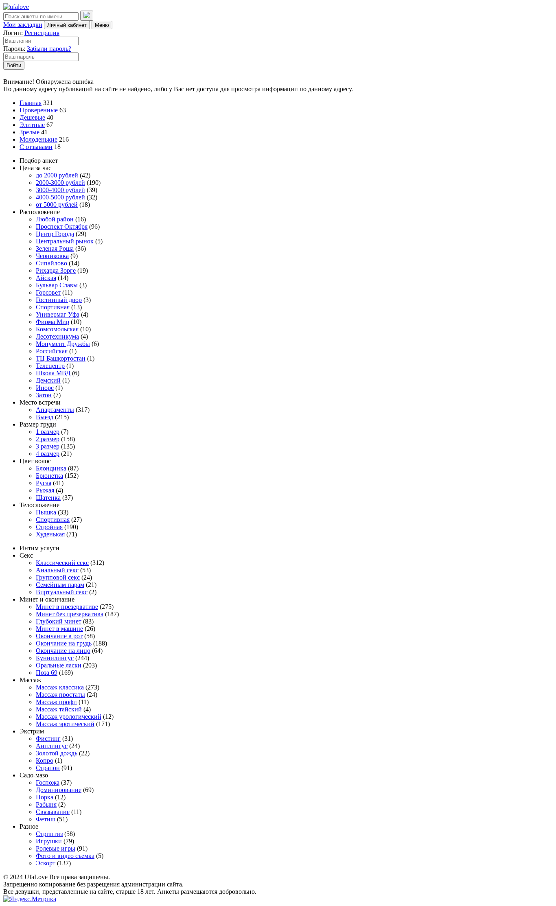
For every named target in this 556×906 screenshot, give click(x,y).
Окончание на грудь (64, 643)
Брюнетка (49, 475)
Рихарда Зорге (56, 270)
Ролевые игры (55, 848)
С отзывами (36, 146)
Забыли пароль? (49, 48)
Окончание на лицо (63, 650)
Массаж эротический (65, 723)
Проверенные (39, 110)
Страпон (48, 767)
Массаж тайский (59, 709)
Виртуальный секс (62, 592)
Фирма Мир (52, 321)
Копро (44, 760)
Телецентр (50, 365)
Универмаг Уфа (57, 314)
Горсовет (48, 292)
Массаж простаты (60, 694)
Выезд (44, 417)
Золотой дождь (56, 753)
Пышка (46, 512)
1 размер (47, 431)
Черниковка (52, 255)
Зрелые (29, 132)
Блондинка (51, 468)
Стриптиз (49, 833)
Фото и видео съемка (65, 855)
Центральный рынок (65, 241)
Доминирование (58, 789)
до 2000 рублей (57, 175)
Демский (48, 380)
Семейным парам (60, 584)
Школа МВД (53, 373)
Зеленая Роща (55, 248)
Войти (14, 65)
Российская (52, 351)
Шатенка (48, 497)
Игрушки (49, 841)
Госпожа (47, 782)
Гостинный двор (59, 299)
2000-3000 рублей (60, 182)
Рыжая (45, 490)
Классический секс (62, 562)
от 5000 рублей (57, 204)
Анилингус (52, 745)
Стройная (49, 526)
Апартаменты (55, 409)
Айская (46, 277)
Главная (31, 102)
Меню (102, 25)
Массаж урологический (68, 716)
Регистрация (41, 32)
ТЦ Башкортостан (60, 358)
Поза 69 (46, 672)
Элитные (32, 124)
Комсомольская (57, 329)
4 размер (47, 453)
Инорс (45, 387)
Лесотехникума (57, 336)
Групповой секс (58, 577)
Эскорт (45, 863)
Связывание (53, 811)
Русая (43, 482)
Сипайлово (51, 263)
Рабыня (46, 804)
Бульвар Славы (57, 285)
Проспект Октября (62, 226)
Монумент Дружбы (63, 343)
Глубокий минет (58, 621)
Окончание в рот (59, 635)
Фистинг (48, 738)
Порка (44, 797)
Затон (44, 395)
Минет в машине (59, 628)
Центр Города (55, 233)
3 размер (47, 446)
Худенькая (50, 534)
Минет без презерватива (69, 614)
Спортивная (53, 307)
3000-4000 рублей (60, 189)
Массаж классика (60, 687)
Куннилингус (55, 657)
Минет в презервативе (67, 606)
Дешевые (32, 117)
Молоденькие (38, 139)
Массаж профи (56, 701)
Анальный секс (57, 570)
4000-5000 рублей (60, 197)
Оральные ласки (58, 665)
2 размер (47, 438)
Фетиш (45, 819)
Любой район (55, 219)
